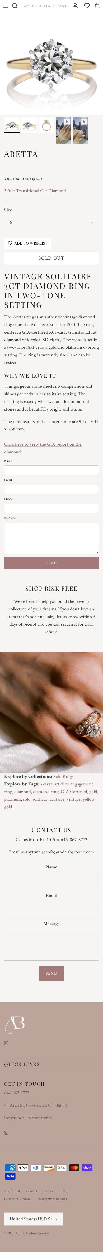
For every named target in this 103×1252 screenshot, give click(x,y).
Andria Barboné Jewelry (32, 1233)
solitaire (56, 799)
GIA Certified (74, 792)
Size (8, 210)
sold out (39, 799)
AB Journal (12, 1191)
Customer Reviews (18, 1199)
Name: (8, 461)
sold (26, 799)
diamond (22, 792)
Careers (48, 1191)
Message (51, 924)
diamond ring (46, 792)
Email (51, 895)
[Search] (17, 6)
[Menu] (6, 6)
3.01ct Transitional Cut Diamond (35, 191)
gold (93, 792)
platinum (12, 799)
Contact (31, 1191)
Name (51, 867)
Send (51, 973)
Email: (8, 480)
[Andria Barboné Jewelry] (45, 6)
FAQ (63, 1191)
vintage (74, 799)
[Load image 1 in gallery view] (51, 63)
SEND (51, 563)
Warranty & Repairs (52, 1199)
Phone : (9, 499)
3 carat (46, 784)
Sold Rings (63, 776)
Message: (10, 518)
